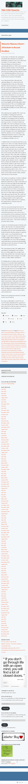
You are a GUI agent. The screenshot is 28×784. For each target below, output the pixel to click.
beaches (14, 337)
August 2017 (4, 492)
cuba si (24, 339)
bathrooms (6, 337)
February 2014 (4, 580)
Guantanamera (7, 347)
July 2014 (3, 570)
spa (8, 356)
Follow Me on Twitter (8, 385)
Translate (13, 767)
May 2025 (3, 397)
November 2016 (5, 511)
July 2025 (3, 393)
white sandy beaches (14, 363)
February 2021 (4, 424)
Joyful (8, 348)
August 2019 (4, 456)
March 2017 (4, 502)
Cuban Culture (8, 341)
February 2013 (4, 606)
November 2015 (5, 536)
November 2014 (5, 561)
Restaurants (4, 354)
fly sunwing (20, 343)
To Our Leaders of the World (8, 645)
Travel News (14, 359)
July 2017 (3, 494)
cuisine (13, 341)
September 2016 (5, 515)
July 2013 (3, 595)
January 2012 (4, 633)
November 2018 (5, 473)
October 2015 (4, 538)
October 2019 (4, 452)
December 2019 (5, 447)
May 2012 (3, 625)
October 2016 (4, 513)
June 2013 (3, 597)
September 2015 (5, 540)
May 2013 (3, 599)
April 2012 (3, 627)
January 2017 (4, 506)
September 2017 (5, 490)
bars (2, 337)
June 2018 (3, 477)
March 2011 (4, 639)
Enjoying (7, 343)
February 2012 (4, 631)
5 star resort (21, 334)
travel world (20, 359)
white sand (7, 363)
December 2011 (5, 635)
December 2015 (5, 534)
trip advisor (9, 361)
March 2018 (4, 481)
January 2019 (4, 471)
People (14, 352)
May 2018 (3, 479)
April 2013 (3, 601)
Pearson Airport (9, 352)
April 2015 (3, 551)
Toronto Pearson (9, 357)
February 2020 (5, 443)
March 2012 (4, 629)
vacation (21, 361)
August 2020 (4, 433)
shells (12, 354)
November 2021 (5, 416)
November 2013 (5, 587)
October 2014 (4, 563)
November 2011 (5, 637)
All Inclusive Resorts (19, 336)
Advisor (3, 336)
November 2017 (5, 487)
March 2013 (4, 603)
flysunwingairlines (19, 345)
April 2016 (3, 525)
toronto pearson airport (19, 357)
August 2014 (4, 568)
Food (25, 345)
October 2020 (4, 428)
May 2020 (3, 437)
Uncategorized (9, 334)
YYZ (24, 363)
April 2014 (3, 576)
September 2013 (5, 591)
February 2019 (4, 468)
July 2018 (3, 475)
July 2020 (3, 435)
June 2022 (3, 412)
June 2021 (3, 420)
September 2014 (5, 565)
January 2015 (4, 557)
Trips (13, 361)
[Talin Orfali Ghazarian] (14, 4)
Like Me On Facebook (7, 380)
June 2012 (3, 622)
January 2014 (4, 582)
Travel (9, 359)
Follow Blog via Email (8, 716)
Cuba (21, 339)
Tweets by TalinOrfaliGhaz (8, 387)
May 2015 (3, 549)
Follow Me (5, 712)
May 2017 (3, 498)
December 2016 (5, 509)
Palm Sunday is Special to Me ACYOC (10, 651)
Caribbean (19, 337)
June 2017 (3, 496)
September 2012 (5, 616)
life (10, 348)
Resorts (19, 352)
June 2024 (3, 405)
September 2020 (5, 431)
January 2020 (4, 445)
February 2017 (4, 504)
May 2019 (3, 462)
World (21, 363)
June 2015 (3, 546)
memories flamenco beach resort (13, 350)
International (18, 347)
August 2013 (4, 593)
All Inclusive (12, 336)
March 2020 (4, 441)
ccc (12, 339)
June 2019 (3, 460)
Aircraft (7, 336)
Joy (5, 348)
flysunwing (11, 345)
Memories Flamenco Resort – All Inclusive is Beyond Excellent (13, 48)
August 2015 (4, 542)
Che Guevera (16, 339)
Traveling (3, 361)
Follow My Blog (6, 700)
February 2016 (4, 530)
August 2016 (4, 517)
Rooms (9, 354)
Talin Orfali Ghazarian (10, 10)
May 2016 (3, 523)
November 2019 (5, 449)
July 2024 (3, 403)
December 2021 (5, 414)
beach (10, 337)
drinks (2, 343)
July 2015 (3, 544)
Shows (15, 354)
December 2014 (5, 559)
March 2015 (4, 553)
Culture (17, 341)
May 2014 (3, 574)
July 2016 (3, 519)
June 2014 (3, 572)
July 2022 (3, 409)
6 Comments (4, 365)
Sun (14, 356)
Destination (22, 341)
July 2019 (3, 458)
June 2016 (3, 521)
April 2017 (3, 500)
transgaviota (4, 359)
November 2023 (5, 407)
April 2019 (3, 464)
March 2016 (4, 528)
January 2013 (4, 608)
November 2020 (5, 426)
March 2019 (4, 466)
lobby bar (14, 348)
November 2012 (5, 612)
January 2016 (4, 532)
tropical (17, 361)
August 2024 (4, 401)
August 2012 (4, 618)
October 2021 (4, 418)
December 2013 (5, 584)
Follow (4, 728)
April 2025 (3, 399)
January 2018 (4, 483)
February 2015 (4, 555)
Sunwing (17, 356)
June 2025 (3, 395)
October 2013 (4, 589)
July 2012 (3, 620)
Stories (11, 356)
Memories (18, 348)
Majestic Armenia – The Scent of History (11, 647)
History (13, 347)
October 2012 (4, 614)
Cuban (2, 341)
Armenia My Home (6, 649)
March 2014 (4, 578)
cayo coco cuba (7, 339)
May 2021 (3, 422)
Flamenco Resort (13, 343)
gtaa (2, 347)
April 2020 (3, 439)
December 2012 (5, 610)
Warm (2, 363)
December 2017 (5, 485)
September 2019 (5, 454)
